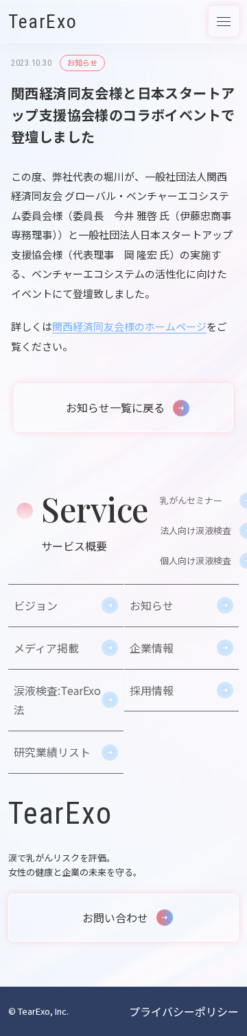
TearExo (42, 21)
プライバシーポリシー (184, 1011)
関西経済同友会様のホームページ (129, 326)
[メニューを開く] (224, 21)
